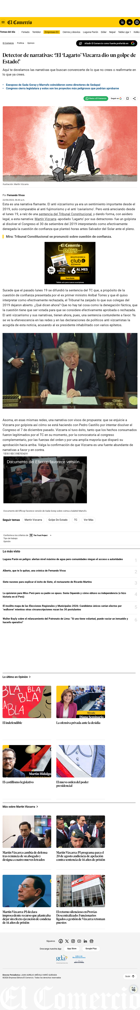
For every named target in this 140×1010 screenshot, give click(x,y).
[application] (45, 479)
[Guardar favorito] (127, 98)
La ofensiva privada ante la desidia (78, 723)
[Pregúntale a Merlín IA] (133, 989)
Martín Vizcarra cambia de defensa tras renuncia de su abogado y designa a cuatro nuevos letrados (25, 856)
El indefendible (12, 723)
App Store (71, 948)
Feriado (26, 32)
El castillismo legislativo (18, 782)
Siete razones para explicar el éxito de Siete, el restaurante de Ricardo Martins (47, 581)
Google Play (91, 948)
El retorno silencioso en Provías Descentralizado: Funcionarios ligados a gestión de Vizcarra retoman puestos (80, 917)
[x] (67, 941)
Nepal (112, 32)
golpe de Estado (58, 519)
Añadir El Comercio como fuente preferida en (106, 43)
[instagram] (73, 941)
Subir (127, 976)
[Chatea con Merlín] (122, 22)
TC (75, 519)
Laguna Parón (90, 32)
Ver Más (88, 519)
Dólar (104, 32)
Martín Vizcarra (33, 519)
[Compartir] (134, 98)
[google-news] (91, 941)
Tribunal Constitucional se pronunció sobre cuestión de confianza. (63, 237)
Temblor (36, 32)
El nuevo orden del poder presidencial (72, 784)
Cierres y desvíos (71, 32)
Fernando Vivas (16, 195)
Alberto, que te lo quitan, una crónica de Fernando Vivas (34, 570)
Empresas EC (52, 32)
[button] (45, 479)
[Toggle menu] (3, 22)
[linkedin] (85, 941)
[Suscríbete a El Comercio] (129, 22)
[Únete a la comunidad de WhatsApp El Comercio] (95, 98)
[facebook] (61, 941)
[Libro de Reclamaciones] (79, 959)
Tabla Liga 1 (124, 32)
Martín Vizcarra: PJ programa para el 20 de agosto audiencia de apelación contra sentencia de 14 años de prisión (80, 856)
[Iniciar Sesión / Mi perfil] (137, 22)
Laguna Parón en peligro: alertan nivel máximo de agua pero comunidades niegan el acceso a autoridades (63, 559)
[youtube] (79, 941)
